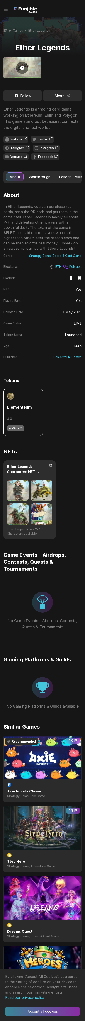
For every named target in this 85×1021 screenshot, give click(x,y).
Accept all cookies (42, 1011)
